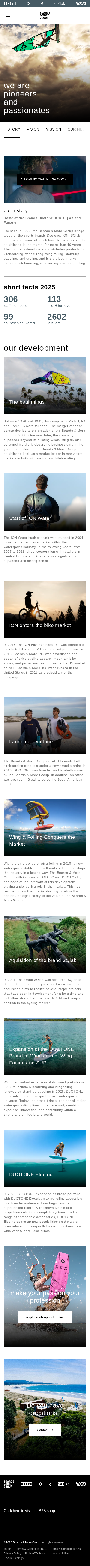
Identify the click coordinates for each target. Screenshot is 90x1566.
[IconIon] (10, 3)
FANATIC (47, 877)
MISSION (53, 129)
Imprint (8, 1549)
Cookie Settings (14, 1558)
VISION (33, 129)
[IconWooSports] (81, 3)
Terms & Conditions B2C (31, 1549)
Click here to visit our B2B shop (29, 1511)
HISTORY (12, 129)
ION (14, 537)
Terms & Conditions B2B (65, 1549)
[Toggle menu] (8, 15)
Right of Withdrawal (37, 1553)
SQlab (39, 980)
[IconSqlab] (59, 3)
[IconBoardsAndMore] (45, 15)
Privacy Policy (12, 1553)
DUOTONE (22, 770)
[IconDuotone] (28, 3)
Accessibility (61, 1553)
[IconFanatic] (42, 3)
